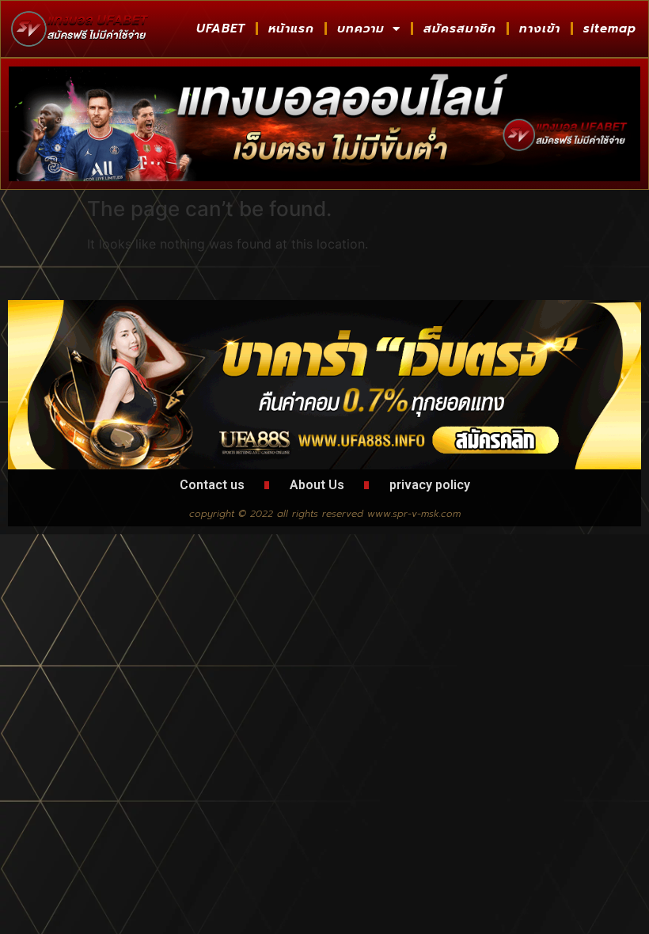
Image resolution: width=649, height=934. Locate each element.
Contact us (212, 484)
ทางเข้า (539, 28)
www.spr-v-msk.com (414, 514)
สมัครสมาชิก (459, 28)
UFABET (220, 28)
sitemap (609, 28)
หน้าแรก (291, 28)
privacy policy (429, 484)
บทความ (361, 28)
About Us (317, 484)
